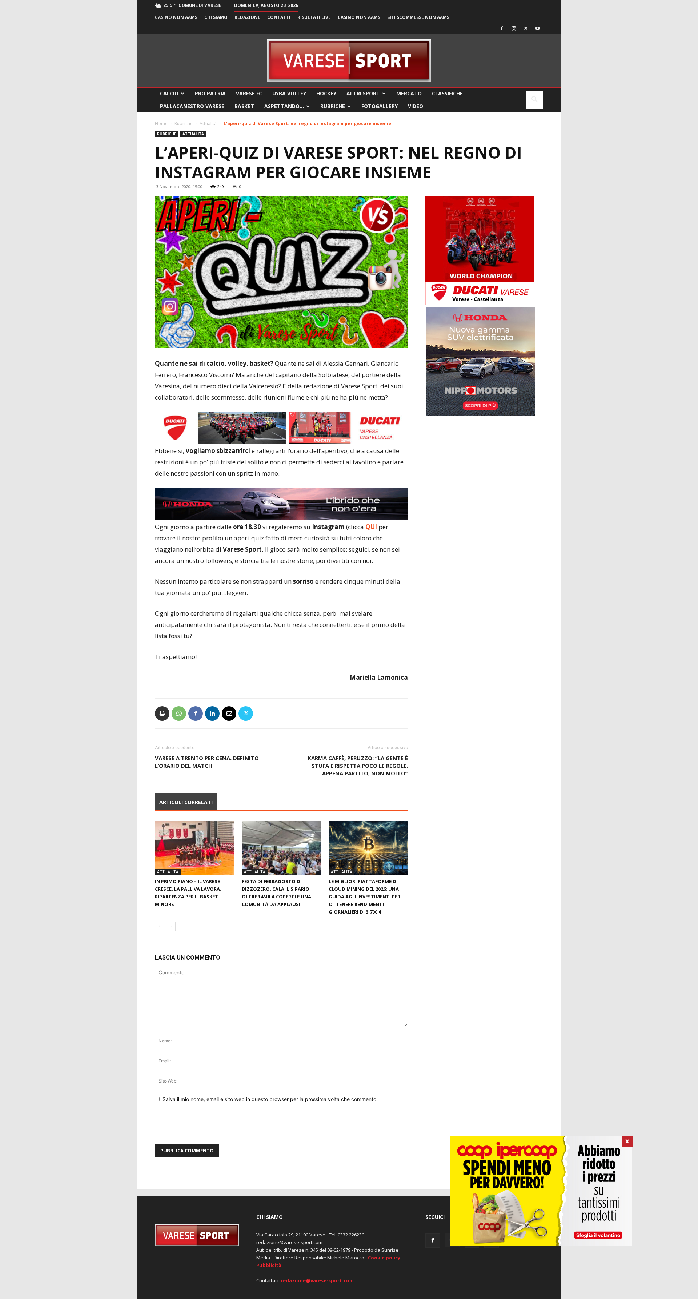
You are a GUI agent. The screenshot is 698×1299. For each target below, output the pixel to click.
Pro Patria (210, 93)
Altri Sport (363, 93)
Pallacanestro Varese (192, 106)
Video (415, 106)
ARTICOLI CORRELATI (186, 802)
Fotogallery (379, 106)
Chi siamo (216, 17)
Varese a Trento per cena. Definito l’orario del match (207, 761)
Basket (244, 106)
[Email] (229, 713)
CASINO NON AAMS (176, 17)
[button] (534, 100)
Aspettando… (284, 106)
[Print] (162, 713)
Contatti (278, 17)
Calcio (169, 93)
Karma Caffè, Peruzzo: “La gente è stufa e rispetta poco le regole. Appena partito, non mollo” (358, 765)
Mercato (409, 93)
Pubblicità (268, 1265)
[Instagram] (513, 28)
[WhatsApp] (179, 713)
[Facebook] (501, 28)
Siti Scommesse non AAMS (418, 17)
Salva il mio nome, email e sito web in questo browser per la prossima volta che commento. (270, 1099)
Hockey (326, 93)
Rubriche (332, 106)
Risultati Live (314, 17)
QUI (371, 527)
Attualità (208, 123)
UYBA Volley (289, 93)
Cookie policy (384, 1257)
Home (161, 123)
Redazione (247, 17)
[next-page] (171, 926)
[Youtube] (537, 28)
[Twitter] (525, 28)
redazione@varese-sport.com (317, 1280)
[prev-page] (159, 926)
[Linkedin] (212, 713)
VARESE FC (249, 93)
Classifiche (447, 93)
